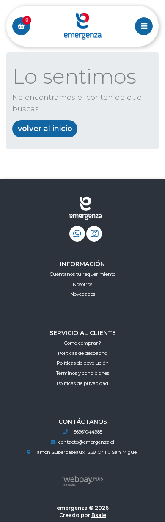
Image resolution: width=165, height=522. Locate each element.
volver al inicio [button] (45, 128)
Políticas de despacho (82, 353)
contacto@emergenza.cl (86, 442)
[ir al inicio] (85, 210)
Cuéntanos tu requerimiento (83, 274)
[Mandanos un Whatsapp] (77, 234)
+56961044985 (86, 432)
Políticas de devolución (83, 363)
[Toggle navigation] (144, 26)
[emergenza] (82, 26)
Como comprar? (82, 343)
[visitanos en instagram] (94, 234)
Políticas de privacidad (82, 383)
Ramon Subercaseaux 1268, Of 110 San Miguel (85, 452)
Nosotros (82, 284)
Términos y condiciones (82, 373)
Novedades (82, 294)
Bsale (98, 515)
